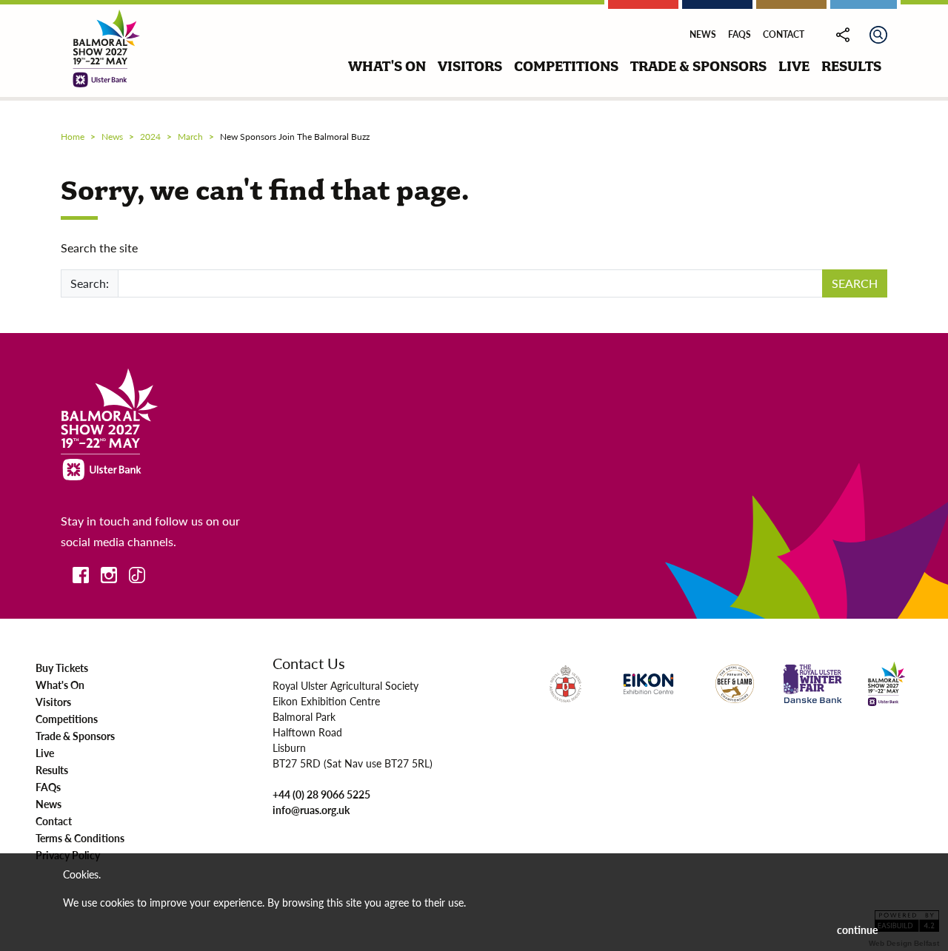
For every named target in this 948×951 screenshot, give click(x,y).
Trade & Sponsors (75, 735)
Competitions (67, 718)
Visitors (53, 701)
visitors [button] (470, 66)
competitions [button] (566, 66)
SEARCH (855, 283)
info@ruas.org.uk (311, 809)
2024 (150, 136)
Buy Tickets (62, 667)
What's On (60, 684)
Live (45, 752)
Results (52, 769)
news (112, 136)
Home (72, 136)
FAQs (739, 34)
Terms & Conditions (80, 837)
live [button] (794, 66)
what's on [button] (387, 66)
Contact (783, 34)
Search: (89, 283)
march (190, 136)
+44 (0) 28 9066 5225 (321, 794)
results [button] (851, 66)
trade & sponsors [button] (698, 66)
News (703, 34)
